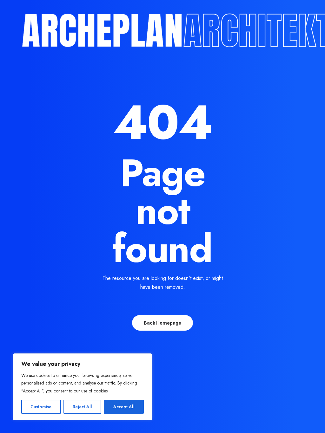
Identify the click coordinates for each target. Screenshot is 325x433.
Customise (40, 407)
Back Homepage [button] (162, 323)
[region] (82, 387)
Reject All (82, 407)
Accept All (124, 407)
